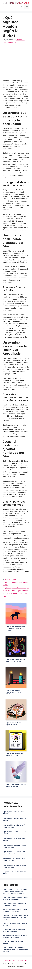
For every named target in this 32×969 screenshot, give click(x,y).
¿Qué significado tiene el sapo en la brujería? (15, 660)
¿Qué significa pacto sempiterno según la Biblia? (14, 692)
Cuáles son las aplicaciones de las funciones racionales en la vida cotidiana (15, 918)
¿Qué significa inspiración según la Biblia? (16, 785)
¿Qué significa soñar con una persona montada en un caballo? (15, 628)
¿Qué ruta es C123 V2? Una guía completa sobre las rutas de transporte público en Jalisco (15, 891)
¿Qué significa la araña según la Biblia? (14, 723)
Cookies (8, 960)
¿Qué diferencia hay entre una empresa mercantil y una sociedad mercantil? (15, 950)
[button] (22, 6)
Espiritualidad (10, 579)
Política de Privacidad (20, 960)
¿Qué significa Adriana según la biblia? (14, 754)
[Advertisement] (16, 63)
